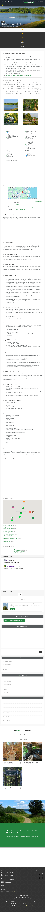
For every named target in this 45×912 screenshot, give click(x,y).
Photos (24, 1)
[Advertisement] (22, 172)
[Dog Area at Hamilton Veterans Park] (32, 120)
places (19, 730)
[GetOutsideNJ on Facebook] (2, 1)
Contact (41, 1)
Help (3, 21)
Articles (27, 1)
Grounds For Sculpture (9, 532)
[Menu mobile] (42, 4)
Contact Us (31, 901)
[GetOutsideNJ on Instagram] (28, 898)
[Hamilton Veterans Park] (32, 105)
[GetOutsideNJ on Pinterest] (5, 1)
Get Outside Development (26, 905)
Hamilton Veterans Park (9, 525)
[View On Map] (22, 193)
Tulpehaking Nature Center (10, 534)
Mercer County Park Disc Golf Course (12, 538)
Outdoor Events (4, 884)
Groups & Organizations (6, 882)
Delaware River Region (17, 75)
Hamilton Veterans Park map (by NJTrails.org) (24, 207)
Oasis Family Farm (8, 541)
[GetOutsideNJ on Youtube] (8, 1)
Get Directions (21, 550)
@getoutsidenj (34, 871)
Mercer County (27, 75)
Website (17, 204)
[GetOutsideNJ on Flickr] (23, 898)
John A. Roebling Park (9, 535)
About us (12, 872)
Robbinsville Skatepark (9, 531)
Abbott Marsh (7, 537)
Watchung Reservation (8, 762)
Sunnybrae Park (7, 527)
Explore (24, 657)
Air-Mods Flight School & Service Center (12, 539)
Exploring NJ (28, 903)
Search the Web (20, 549)
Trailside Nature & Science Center (31, 762)
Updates (24, 698)
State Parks (5, 689)
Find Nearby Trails (21, 552)
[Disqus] (22, 573)
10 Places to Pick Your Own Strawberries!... (13, 721)
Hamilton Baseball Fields (9, 528)
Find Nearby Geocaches (22, 551)
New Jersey (8, 75)
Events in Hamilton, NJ (20, 209)
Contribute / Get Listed (14, 874)
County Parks (5, 692)
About (30, 1)
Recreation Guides (4, 886)
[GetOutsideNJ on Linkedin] (11, 1)
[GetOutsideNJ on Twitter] (17, 898)
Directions (38, 201)
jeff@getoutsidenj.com (14, 891)
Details (12, 609)
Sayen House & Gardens (9, 529)
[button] (21, 513)
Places (19, 675)
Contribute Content (36, 1)
